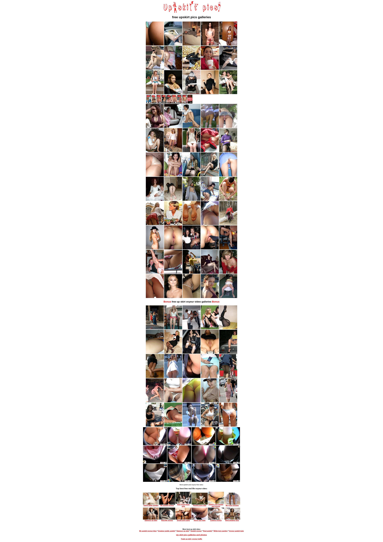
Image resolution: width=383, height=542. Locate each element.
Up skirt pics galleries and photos (191, 535)
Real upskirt (207, 531)
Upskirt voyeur (196, 531)
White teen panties (221, 531)
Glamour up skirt (183, 531)
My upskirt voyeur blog (148, 531)
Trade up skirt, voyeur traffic (191, 539)
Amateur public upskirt (166, 531)
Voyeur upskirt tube (236, 531)
